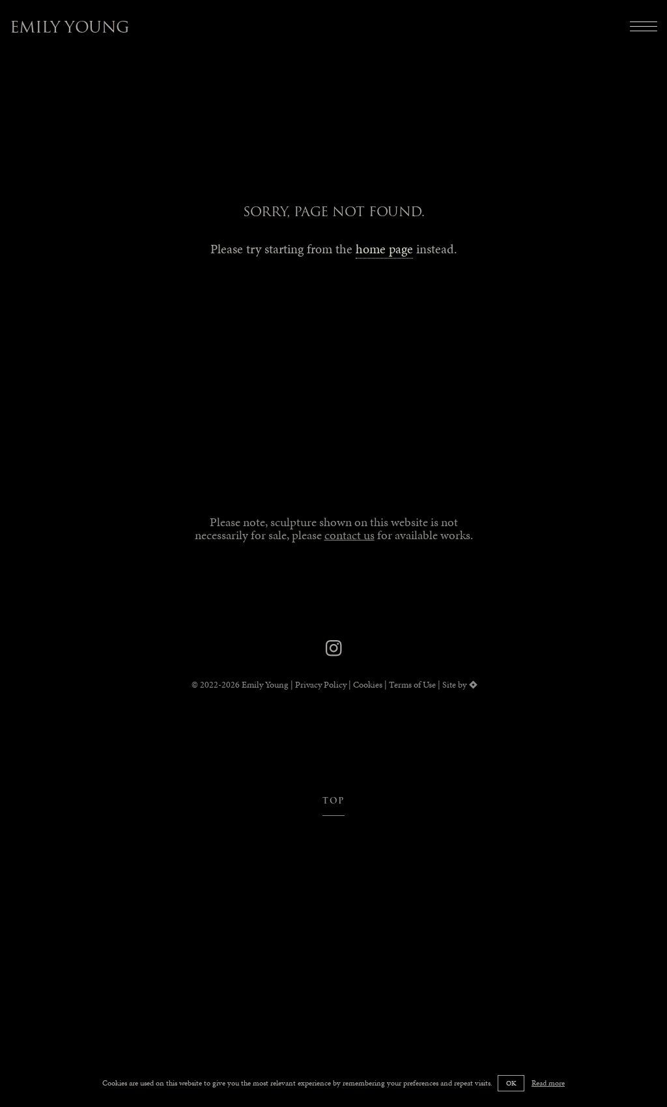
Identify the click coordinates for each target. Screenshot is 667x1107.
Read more (548, 1083)
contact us (349, 535)
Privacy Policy (321, 685)
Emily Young (69, 27)
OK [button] (511, 1083)
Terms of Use (412, 685)
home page (384, 249)
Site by (454, 685)
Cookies (367, 685)
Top (333, 800)
